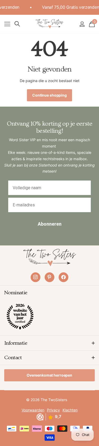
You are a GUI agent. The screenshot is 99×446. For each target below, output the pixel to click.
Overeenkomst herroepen (49, 375)
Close (49, 343)
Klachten (70, 410)
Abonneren (50, 224)
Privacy (53, 410)
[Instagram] (35, 277)
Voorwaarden (33, 410)
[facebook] (63, 277)
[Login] (81, 24)
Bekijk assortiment (7, 24)
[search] (17, 24)
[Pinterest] (49, 277)
